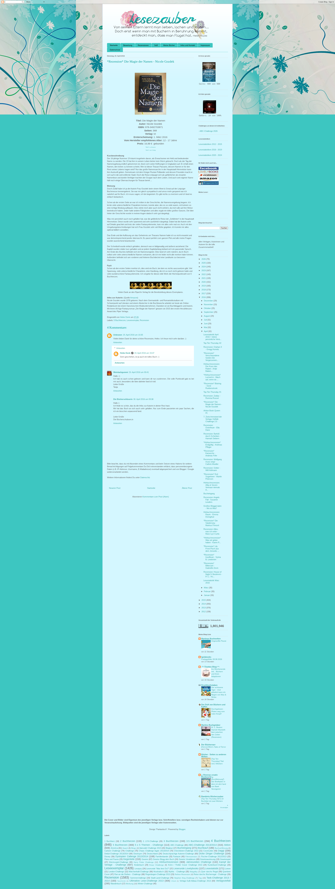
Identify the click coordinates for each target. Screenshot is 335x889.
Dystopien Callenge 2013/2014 (131, 856)
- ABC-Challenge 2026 (208, 131)
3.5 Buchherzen (194, 841)
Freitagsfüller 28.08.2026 (211, 659)
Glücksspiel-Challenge (118, 862)
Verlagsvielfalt (223, 880)
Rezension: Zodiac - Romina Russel (212, 397)
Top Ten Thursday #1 (212, 392)
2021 (204, 278)
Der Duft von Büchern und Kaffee (213, 705)
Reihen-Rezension (182, 874)
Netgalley (193, 872)
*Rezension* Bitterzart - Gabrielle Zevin (210, 565)
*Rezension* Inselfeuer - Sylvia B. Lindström (212, 557)
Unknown (117, 335)
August (207, 316)
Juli (205, 320)
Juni (206, 323)
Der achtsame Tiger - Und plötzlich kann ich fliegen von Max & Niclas (218, 692)
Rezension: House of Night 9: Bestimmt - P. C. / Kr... (212, 574)
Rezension (144, 320)
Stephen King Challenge (184, 878)
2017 (204, 293)
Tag (200, 878)
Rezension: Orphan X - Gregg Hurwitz (212, 348)
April (206, 331)
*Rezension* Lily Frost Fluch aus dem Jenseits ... (211, 548)
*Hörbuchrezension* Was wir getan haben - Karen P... (212, 540)
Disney (107, 856)
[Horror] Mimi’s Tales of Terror (213, 747)
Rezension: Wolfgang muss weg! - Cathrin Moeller (212, 461)
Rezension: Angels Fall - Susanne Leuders (211, 499)
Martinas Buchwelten (211, 639)
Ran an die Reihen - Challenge (127, 874)
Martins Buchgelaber (210, 725)
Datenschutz (115, 50)
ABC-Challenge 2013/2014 (202, 845)
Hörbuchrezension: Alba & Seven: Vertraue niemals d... (211, 486)
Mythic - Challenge (177, 871)
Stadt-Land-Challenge (160, 878)
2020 (204, 282)
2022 (204, 274)
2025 (204, 263)
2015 (204, 600)
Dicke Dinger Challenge (211, 853)
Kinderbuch (139, 865)
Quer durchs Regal (209, 871)
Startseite (114, 45)
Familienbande (162, 856)
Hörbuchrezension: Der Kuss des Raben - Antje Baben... (211, 367)
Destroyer (137, 853)
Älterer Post (187, 488)
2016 (204, 297)
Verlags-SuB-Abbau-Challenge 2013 (195, 881)
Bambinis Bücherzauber (212, 796)
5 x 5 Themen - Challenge (149, 845)
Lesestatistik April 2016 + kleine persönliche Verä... (212, 336)
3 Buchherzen (171, 841)
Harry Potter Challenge (144, 862)
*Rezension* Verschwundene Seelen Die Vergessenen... (211, 356)
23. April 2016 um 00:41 (139, 372)
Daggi (221, 850)
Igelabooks (206, 657)
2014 (204, 604)
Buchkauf (203, 848)
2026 (204, 259)
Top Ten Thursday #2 (212, 343)
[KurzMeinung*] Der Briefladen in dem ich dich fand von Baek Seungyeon (218, 784)
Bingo (133, 848)
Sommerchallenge (138, 878)
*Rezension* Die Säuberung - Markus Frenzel (211, 522)
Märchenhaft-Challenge (139, 871)
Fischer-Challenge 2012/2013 (213, 856)
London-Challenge (116, 871)
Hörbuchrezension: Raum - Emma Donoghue (211, 514)
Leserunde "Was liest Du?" (157, 868)
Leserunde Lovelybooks (186, 868)
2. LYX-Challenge (150, 841)
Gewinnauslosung (207, 859)
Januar (207, 595)
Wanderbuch (116, 883)
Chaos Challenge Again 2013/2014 (154, 851)
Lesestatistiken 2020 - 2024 (210, 155)
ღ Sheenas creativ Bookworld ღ (209, 776)
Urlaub (173, 881)
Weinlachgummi (120, 372)
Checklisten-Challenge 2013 (186, 851)
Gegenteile (129, 859)
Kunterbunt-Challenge (217, 865)
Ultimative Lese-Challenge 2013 (146, 880)
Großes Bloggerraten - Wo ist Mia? (212, 507)
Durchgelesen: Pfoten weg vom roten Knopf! (218, 711)
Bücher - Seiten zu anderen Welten (213, 755)
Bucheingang (209, 493)
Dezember (208, 301)
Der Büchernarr (208, 744)
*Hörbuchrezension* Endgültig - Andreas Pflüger (212, 444)
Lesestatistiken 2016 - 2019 (210, 150)
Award (125, 848)
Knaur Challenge (156, 865)
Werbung (129, 884)
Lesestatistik (211, 868)
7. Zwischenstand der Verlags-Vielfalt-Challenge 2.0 (212, 419)
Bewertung (127, 45)
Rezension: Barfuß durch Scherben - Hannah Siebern (211, 436)
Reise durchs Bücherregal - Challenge (210, 874)
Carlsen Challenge (112, 851)
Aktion (227, 845)
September (209, 312)
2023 (204, 270)
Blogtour (169, 848)
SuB (156, 45)
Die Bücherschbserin (123, 399)
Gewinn (145, 859)
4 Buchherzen (221, 841)
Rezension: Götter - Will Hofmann (211, 469)
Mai (206, 327)
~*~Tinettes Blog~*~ (210, 667)
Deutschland (152, 853)
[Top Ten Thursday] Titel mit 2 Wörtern (217, 761)
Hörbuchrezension (168, 862)
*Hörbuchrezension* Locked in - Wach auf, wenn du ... (212, 377)
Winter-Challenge (145, 883)
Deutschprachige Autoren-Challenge (178, 853)
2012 (204, 611)
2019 (204, 286)
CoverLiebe (208, 851)
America (114, 848)
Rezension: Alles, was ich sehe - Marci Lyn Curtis (211, 531)
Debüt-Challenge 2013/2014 (116, 853)
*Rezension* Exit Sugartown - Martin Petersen (212, 476)
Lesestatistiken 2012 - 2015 (210, 144)
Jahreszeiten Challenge (198, 862)
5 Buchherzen (120, 320)
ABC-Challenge (177, 845)
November (208, 304)
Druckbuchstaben (209, 685)
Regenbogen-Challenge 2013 (157, 874)
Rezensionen (143, 45)
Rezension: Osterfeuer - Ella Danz (211, 427)
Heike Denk (125, 353)
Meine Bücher (169, 45)
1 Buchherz (109, 841)
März (206, 587)
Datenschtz (145, 477)
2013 (204, 607)
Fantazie (176, 856)
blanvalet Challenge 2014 (150, 848)
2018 (204, 290)
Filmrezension (191, 857)
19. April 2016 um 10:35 (133, 335)
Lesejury (138, 868)
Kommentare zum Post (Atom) (156, 497)
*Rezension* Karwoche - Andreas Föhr (210, 453)
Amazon (133, 298)
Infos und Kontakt (187, 45)
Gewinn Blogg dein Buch (163, 859)
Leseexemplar (133, 320)
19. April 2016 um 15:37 (144, 353)
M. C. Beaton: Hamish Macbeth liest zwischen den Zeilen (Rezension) (218, 732)
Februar (207, 591)
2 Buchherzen (127, 841)
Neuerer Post (114, 488)
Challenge (129, 851)
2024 (204, 266)
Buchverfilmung (221, 848)
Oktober (207, 308)
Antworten (117, 342)
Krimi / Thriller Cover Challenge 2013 (185, 865)
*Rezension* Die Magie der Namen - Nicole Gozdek (212, 404)
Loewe (228, 868)
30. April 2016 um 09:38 (143, 399)
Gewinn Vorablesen (187, 859)
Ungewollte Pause (218, 641)
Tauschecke (121, 881)
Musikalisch (158, 871)
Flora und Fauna (111, 859)
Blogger (182, 829)
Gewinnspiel (225, 859)
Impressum (205, 45)
